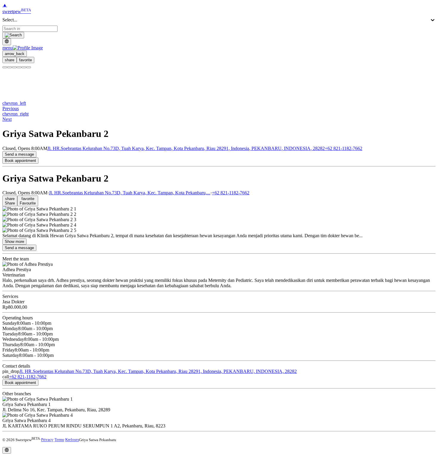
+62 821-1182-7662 (343, 148)
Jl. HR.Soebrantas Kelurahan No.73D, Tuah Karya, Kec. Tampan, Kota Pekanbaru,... (129, 192)
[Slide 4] (19, 67)
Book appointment (20, 160)
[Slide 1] (4, 67)
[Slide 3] (14, 67)
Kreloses (72, 440)
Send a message (19, 154)
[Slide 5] (23, 67)
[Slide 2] (9, 67)
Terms (59, 440)
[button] (22, 47)
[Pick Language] (6, 41)
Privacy (47, 440)
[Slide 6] (28, 67)
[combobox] (30, 29)
